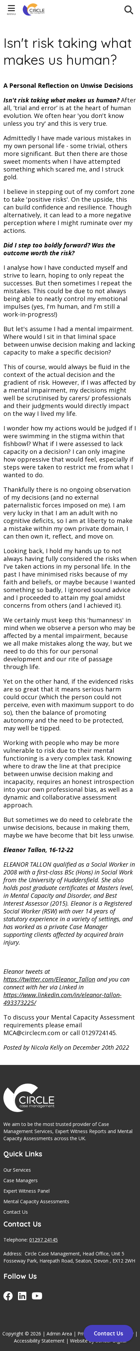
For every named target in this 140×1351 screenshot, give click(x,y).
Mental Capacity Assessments (36, 1201)
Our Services (17, 1170)
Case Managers (20, 1180)
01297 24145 (43, 1239)
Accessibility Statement (39, 1340)
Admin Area (59, 1333)
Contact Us (15, 1212)
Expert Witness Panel (26, 1191)
